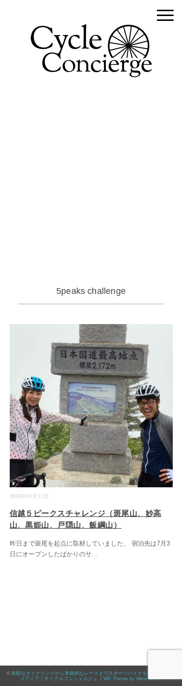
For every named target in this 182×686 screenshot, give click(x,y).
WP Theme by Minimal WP (132, 678)
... (95, 554)
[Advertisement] (91, 188)
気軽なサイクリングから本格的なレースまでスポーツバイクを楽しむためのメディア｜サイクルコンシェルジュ (93, 675)
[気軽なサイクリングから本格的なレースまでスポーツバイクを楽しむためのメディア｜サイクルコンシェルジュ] (91, 31)
